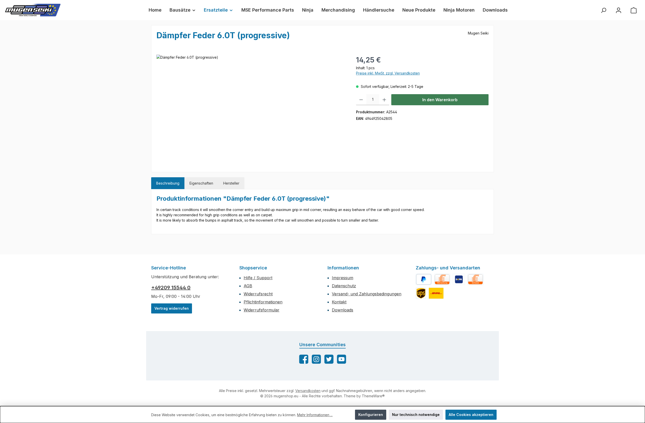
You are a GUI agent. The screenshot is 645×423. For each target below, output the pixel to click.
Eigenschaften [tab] (201, 183)
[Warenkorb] (633, 10)
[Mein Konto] (618, 10)
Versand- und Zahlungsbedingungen (366, 293)
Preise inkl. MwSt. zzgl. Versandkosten (388, 73)
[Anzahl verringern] (361, 99)
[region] (251, 109)
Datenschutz (344, 285)
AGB (248, 285)
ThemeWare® (373, 396)
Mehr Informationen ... (315, 415)
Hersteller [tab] (231, 183)
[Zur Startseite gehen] (32, 10)
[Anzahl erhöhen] (384, 99)
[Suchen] (603, 10)
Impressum (342, 277)
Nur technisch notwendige (416, 414)
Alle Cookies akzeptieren (471, 414)
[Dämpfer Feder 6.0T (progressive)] (251, 109)
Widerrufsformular (261, 309)
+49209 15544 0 (170, 288)
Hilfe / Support (258, 277)
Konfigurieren (370, 414)
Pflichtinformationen (263, 301)
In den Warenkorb (440, 99)
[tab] (167, 183)
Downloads (342, 309)
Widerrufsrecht (258, 293)
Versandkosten (307, 391)
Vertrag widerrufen (171, 308)
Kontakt (339, 301)
